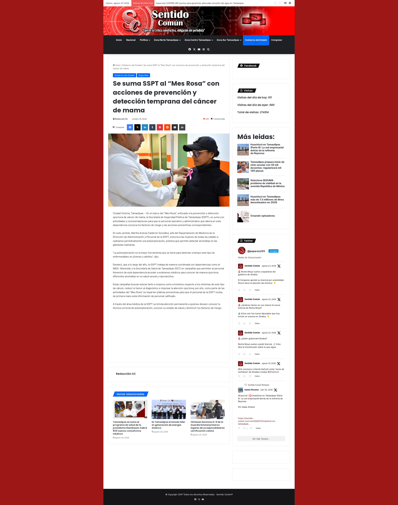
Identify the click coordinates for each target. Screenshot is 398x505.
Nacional (131, 40)
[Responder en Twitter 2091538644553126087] (239, 324)
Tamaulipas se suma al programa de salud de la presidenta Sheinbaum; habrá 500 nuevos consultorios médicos (130, 427)
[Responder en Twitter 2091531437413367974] (239, 354)
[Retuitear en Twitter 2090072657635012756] (245, 376)
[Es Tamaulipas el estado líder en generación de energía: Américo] (169, 409)
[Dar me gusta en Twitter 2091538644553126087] (251, 324)
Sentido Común (252, 265)
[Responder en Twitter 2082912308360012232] (239, 428)
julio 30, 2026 (267, 390)
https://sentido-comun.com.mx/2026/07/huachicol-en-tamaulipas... (257, 421)
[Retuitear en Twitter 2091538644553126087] (245, 324)
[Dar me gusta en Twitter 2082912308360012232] (252, 428)
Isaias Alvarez (252, 389)
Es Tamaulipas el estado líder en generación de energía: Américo (168, 424)
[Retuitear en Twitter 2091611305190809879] (245, 290)
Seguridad (143, 75)
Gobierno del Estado (256, 40)
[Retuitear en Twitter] (246, 385)
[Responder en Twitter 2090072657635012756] (239, 376)
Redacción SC (121, 119)
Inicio (119, 40)
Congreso (276, 40)
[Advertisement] (169, 335)
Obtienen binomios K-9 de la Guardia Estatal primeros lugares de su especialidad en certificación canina (208, 426)
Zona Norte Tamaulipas (166, 40)
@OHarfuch (273, 372)
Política (144, 40)
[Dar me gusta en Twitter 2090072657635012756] (251, 376)
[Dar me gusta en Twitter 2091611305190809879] (251, 290)
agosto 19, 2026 (269, 363)
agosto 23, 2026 (269, 266)
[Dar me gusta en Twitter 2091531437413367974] (251, 354)
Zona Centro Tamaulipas (198, 40)
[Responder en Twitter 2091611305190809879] (239, 290)
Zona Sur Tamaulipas (228, 40)
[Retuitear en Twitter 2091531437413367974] (245, 354)
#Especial (242, 395)
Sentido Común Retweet (258, 385)
